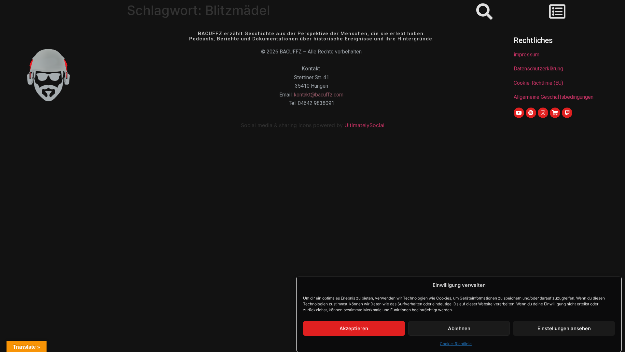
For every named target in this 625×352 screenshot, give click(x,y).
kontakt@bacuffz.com (318, 95)
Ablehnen (459, 328)
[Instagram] (543, 113)
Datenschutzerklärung (538, 69)
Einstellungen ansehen (564, 328)
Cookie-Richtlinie (456, 343)
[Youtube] (519, 113)
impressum (526, 54)
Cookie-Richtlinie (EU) (538, 83)
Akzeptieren (354, 328)
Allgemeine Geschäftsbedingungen (553, 97)
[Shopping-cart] (555, 113)
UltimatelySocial (364, 125)
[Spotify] (531, 113)
